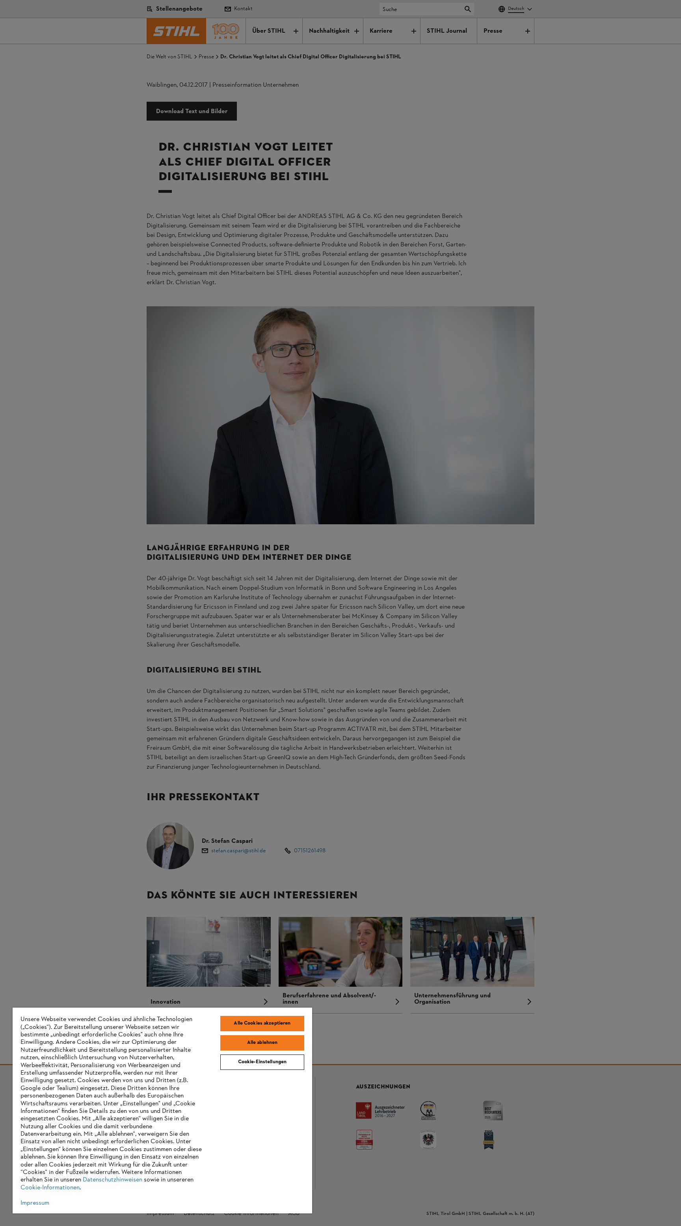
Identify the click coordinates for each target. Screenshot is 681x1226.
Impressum (34, 1203)
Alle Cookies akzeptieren (262, 1023)
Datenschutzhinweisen (112, 1180)
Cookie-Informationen (50, 1187)
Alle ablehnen (262, 1042)
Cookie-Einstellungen (262, 1062)
